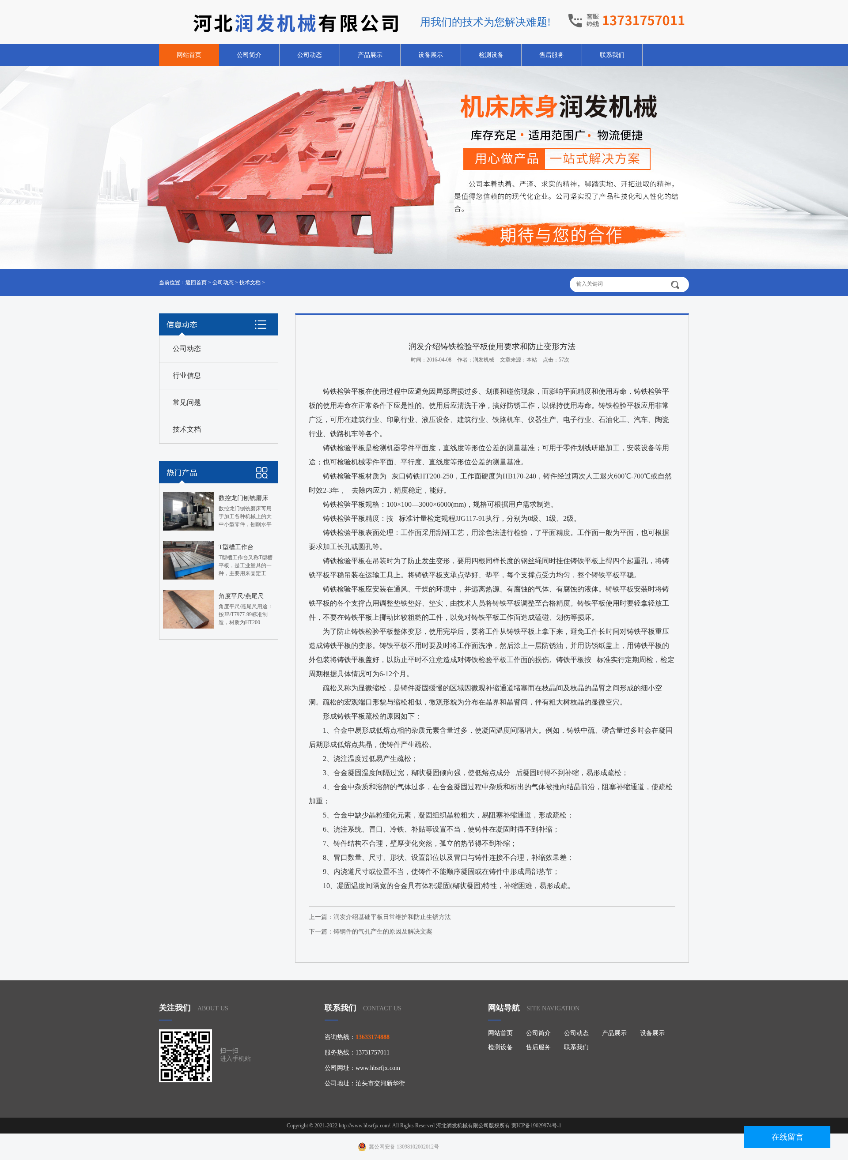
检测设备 (491, 55)
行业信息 (187, 375)
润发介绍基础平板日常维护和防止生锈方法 (392, 917)
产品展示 (370, 55)
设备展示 (430, 55)
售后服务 (551, 55)
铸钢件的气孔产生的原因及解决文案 (382, 931)
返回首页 (196, 282)
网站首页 (189, 55)
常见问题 (187, 402)
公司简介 (249, 55)
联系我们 (612, 55)
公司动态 (309, 55)
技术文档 (250, 282)
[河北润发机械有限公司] (280, 23)
